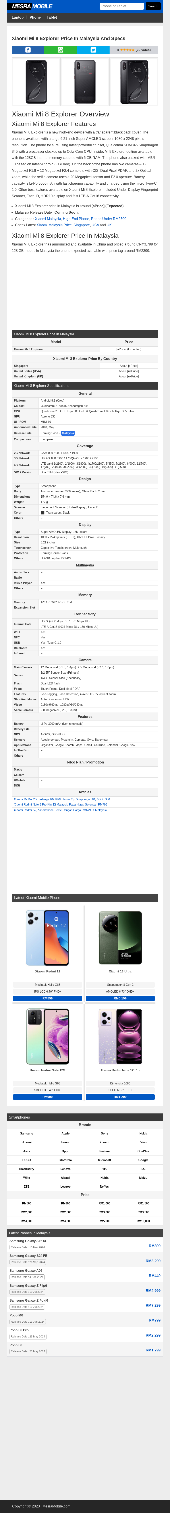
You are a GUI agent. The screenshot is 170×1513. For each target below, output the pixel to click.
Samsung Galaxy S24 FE (28, 1256)
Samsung (26, 1133)
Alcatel (65, 1177)
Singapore (81, 225)
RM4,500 (65, 1221)
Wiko (26, 1177)
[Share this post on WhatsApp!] (60, 52)
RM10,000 (143, 1221)
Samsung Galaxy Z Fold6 (29, 1300)
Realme (104, 1151)
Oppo (65, 1151)
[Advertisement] (85, 292)
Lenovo (65, 1169)
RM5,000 (104, 1221)
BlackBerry (26, 1169)
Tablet (52, 17)
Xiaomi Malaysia (48, 219)
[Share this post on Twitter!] (93, 52)
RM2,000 (26, 1212)
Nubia (104, 1177)
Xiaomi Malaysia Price (54, 225)
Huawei (27, 1142)
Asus (26, 1151)
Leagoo (65, 1186)
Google (143, 1160)
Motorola (66, 1160)
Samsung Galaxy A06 (26, 1270)
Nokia (143, 1133)
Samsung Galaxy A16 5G (29, 1241)
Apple (66, 1133)
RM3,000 (104, 1212)
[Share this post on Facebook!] (28, 52)
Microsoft (104, 1160)
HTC (104, 1169)
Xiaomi (104, 1142)
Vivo (143, 1142)
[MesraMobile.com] (34, 9)
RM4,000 (26, 1221)
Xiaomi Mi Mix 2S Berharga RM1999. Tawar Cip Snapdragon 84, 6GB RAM (62, 799)
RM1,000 (104, 1203)
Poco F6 (16, 1345)
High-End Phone (76, 219)
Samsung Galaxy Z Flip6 (28, 1285)
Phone (35, 17)
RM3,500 (143, 1212)
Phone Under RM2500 (108, 219)
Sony (104, 1133)
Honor (65, 1142)
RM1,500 (143, 1203)
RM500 (26, 1203)
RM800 (65, 1203)
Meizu (143, 1177)
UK (109, 225)
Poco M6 (16, 1315)
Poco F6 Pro (19, 1330)
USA (95, 225)
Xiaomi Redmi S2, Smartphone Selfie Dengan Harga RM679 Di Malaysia (60, 810)
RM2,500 (65, 1212)
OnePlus (143, 1151)
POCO (26, 1160)
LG (143, 1169)
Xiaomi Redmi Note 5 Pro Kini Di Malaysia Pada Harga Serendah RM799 (60, 804)
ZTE (26, 1186)
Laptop (18, 17)
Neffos (104, 1186)
